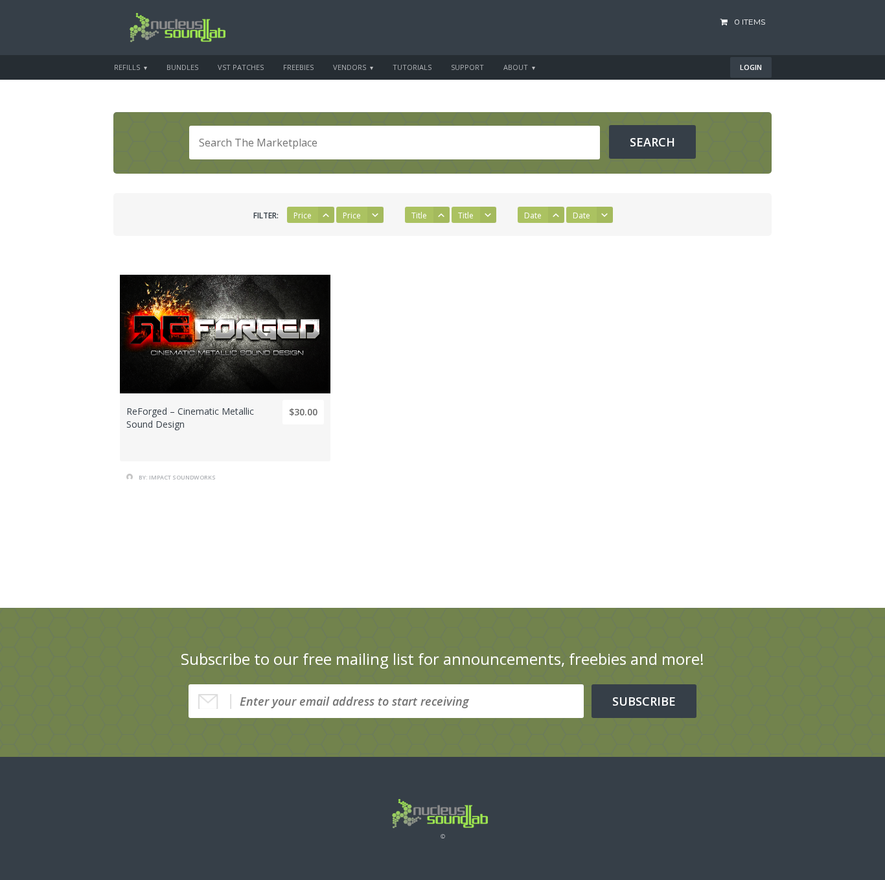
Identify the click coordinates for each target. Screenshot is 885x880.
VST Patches (241, 67)
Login (751, 67)
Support (467, 67)
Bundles (182, 67)
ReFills (127, 67)
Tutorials (412, 67)
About (515, 67)
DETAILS (225, 423)
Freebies (298, 67)
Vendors (349, 67)
